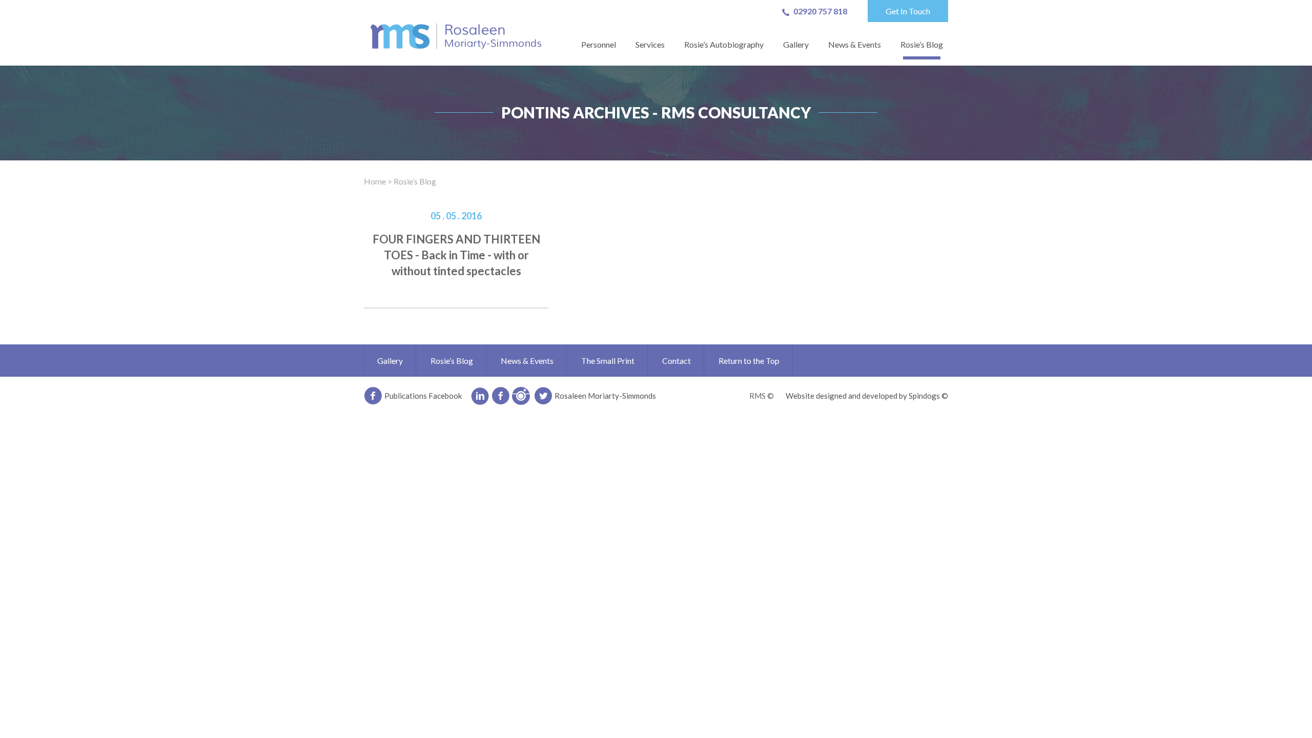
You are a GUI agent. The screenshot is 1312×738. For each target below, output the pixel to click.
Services (650, 44)
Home (375, 181)
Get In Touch (908, 11)
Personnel (598, 44)
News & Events (854, 44)
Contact (676, 360)
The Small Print (607, 360)
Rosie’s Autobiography (724, 44)
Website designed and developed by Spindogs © (867, 395)
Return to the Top (749, 360)
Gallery (796, 44)
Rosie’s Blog (921, 44)
